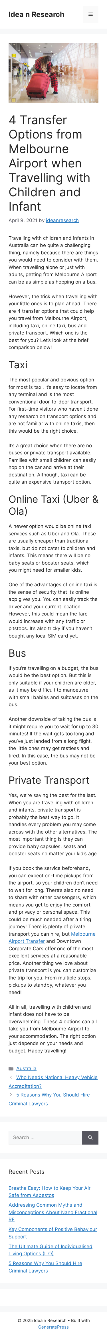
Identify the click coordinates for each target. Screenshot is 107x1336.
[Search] (90, 1138)
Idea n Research (36, 14)
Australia (26, 1068)
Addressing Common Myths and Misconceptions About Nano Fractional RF (53, 1212)
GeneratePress (53, 1327)
